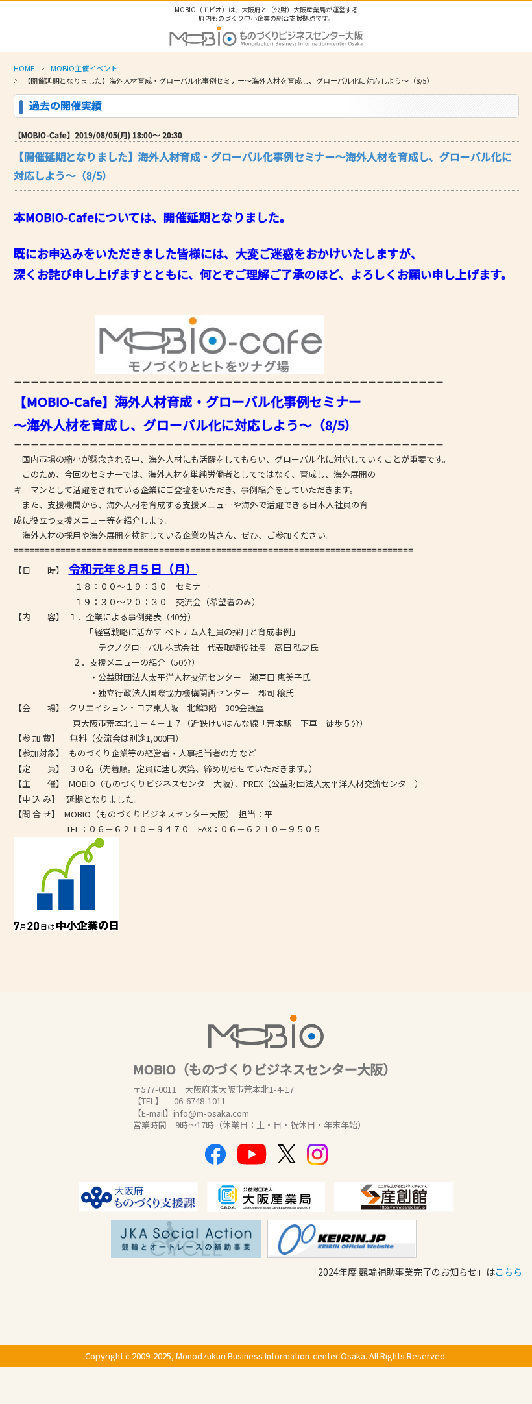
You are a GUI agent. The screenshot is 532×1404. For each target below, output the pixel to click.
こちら (508, 1271)
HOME (24, 68)
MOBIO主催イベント (84, 68)
